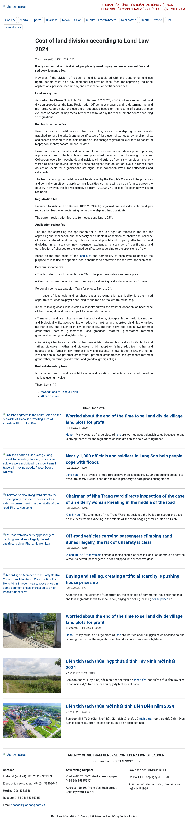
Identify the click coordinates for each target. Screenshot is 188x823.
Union (77, 20)
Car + (170, 20)
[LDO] (32, 419)
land (118, 434)
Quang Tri (72, 555)
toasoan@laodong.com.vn (28, 805)
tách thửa (140, 680)
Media (24, 20)
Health (145, 20)
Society (10, 20)
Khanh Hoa (73, 514)
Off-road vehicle (90, 555)
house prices (160, 599)
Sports (36, 20)
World (158, 20)
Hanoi (69, 434)
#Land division (50, 396)
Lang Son (72, 475)
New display (13, 27)
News (66, 20)
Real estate (128, 20)
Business (51, 20)
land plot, (85, 256)
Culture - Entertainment (101, 20)
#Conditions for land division (59, 392)
